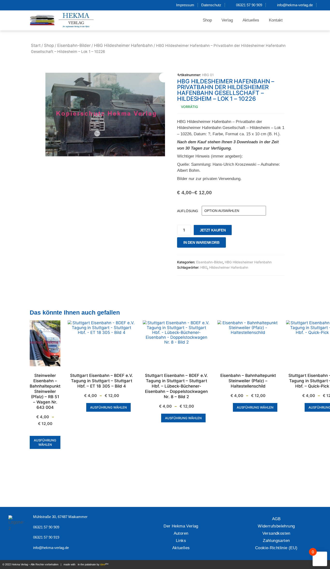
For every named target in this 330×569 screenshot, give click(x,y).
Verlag (227, 20)
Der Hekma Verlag (181, 526)
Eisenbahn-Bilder (74, 45)
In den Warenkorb (201, 242)
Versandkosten (276, 533)
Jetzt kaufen (213, 230)
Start (36, 45)
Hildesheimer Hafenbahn (228, 267)
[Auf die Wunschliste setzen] (231, 244)
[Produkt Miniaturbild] (168, 77)
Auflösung (187, 211)
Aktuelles (251, 20)
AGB (276, 519)
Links (181, 540)
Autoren (181, 533)
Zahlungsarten (276, 540)
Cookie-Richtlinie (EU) (276, 548)
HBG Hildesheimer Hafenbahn (123, 45)
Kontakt (276, 20)
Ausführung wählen (45, 442)
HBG (203, 267)
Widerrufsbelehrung (276, 526)
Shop (207, 20)
